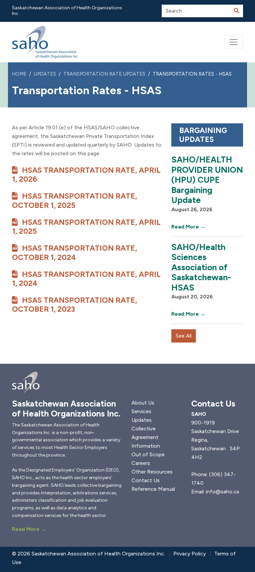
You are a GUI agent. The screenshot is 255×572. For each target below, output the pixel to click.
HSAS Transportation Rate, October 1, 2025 (74, 200)
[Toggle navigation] (233, 42)
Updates (141, 420)
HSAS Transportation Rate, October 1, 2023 (74, 304)
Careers (140, 463)
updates (45, 74)
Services (141, 411)
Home (19, 74)
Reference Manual (153, 489)
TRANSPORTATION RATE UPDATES (104, 74)
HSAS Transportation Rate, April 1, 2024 (86, 279)
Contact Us (145, 480)
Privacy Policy (189, 553)
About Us (142, 403)
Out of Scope (148, 454)
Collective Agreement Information (145, 437)
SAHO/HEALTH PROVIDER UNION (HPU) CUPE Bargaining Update (207, 180)
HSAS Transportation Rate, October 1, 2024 (74, 252)
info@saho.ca (222, 491)
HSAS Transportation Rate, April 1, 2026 (86, 174)
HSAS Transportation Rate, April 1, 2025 (86, 227)
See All (184, 336)
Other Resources (152, 472)
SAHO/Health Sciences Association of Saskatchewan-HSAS (201, 267)
